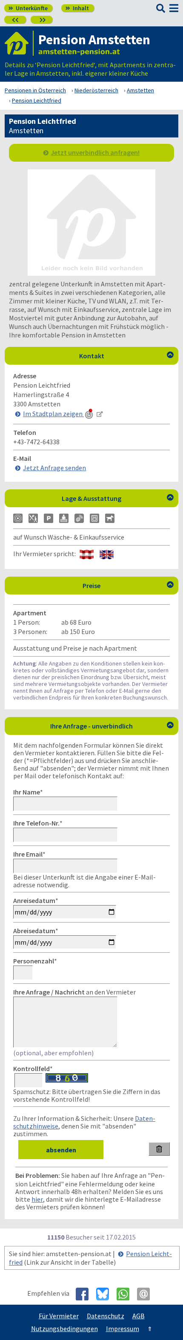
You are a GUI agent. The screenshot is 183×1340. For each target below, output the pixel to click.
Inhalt (77, 8)
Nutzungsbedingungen (64, 1328)
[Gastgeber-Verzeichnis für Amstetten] (19, 43)
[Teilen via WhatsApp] (126, 1294)
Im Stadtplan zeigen (53, 413)
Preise (128, 585)
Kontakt (126, 355)
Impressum (122, 1328)
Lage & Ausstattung (118, 498)
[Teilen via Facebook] (85, 1294)
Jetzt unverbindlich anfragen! (95, 152)
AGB (138, 1315)
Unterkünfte (28, 8)
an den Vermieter (74, 992)
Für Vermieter (59, 1315)
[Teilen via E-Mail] (146, 1294)
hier (37, 1199)
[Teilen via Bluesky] (105, 1294)
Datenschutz (105, 1315)
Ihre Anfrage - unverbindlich (112, 726)
